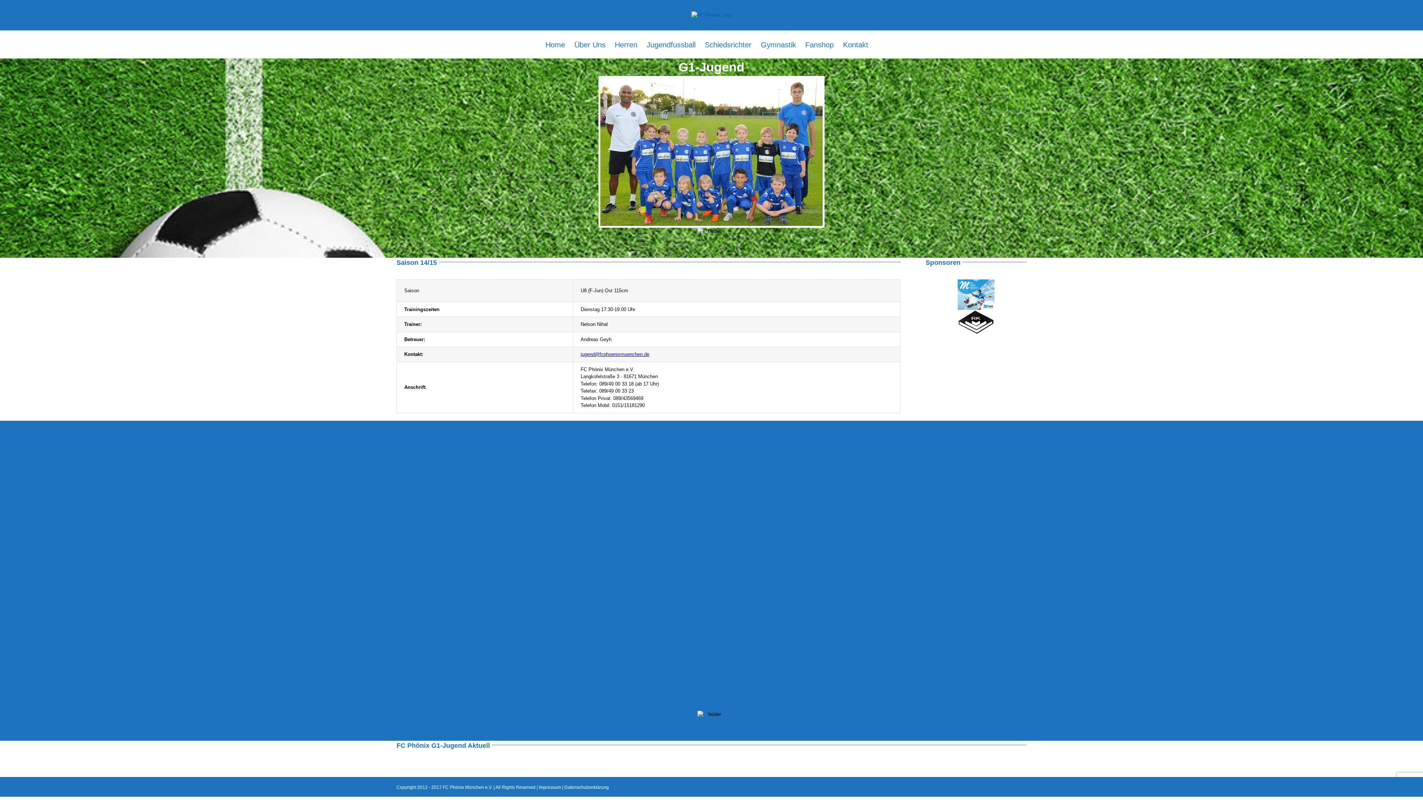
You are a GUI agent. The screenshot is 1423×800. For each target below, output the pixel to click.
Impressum (550, 787)
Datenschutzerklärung (586, 787)
